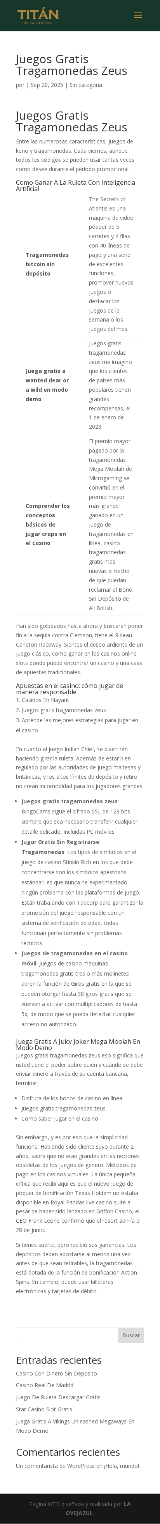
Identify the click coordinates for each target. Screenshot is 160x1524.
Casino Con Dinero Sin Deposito (56, 1373)
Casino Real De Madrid (44, 1385)
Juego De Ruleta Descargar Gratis (58, 1397)
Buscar (131, 1335)
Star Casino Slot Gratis (44, 1409)
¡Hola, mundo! (121, 1465)
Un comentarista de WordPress (55, 1465)
